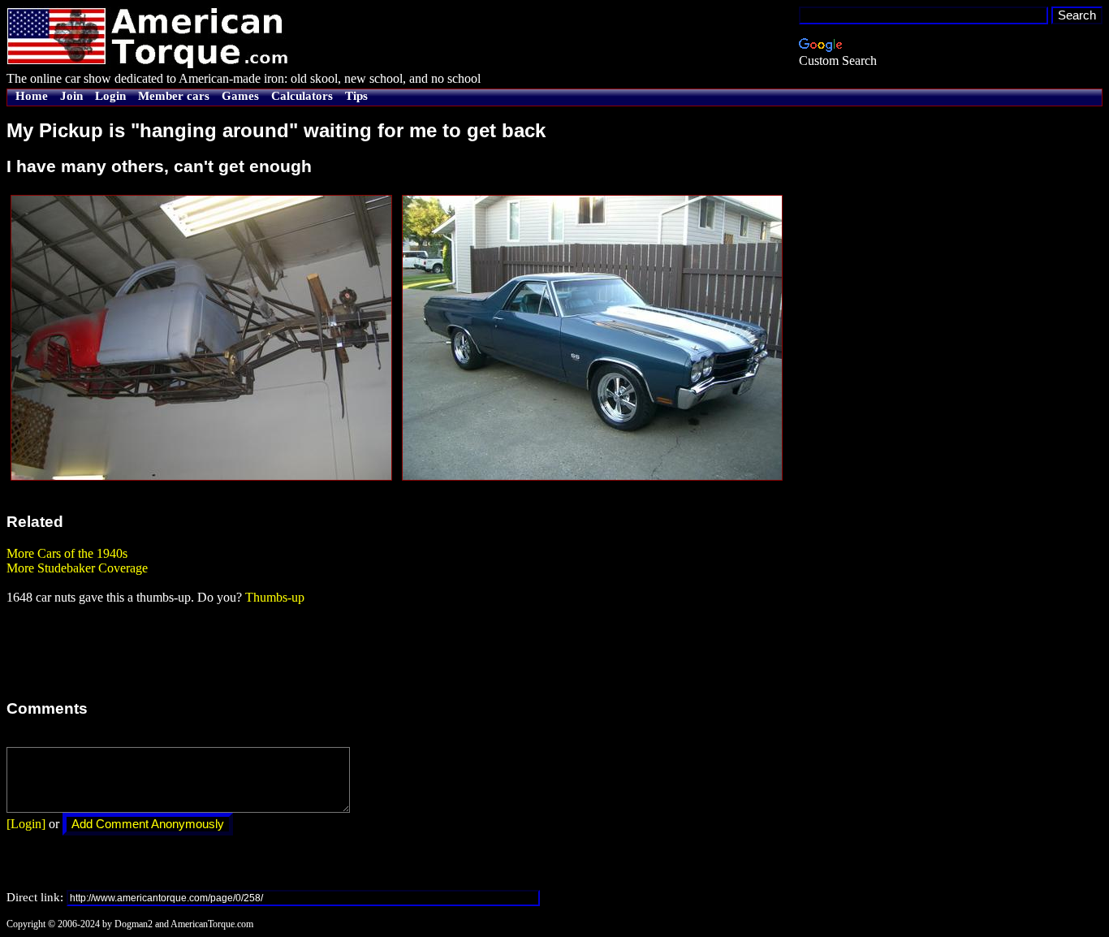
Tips (356, 95)
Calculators (302, 95)
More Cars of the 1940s (66, 553)
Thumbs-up (274, 597)
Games (240, 95)
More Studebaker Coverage (77, 568)
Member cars (173, 95)
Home (31, 95)
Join (71, 95)
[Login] (25, 824)
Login (110, 95)
